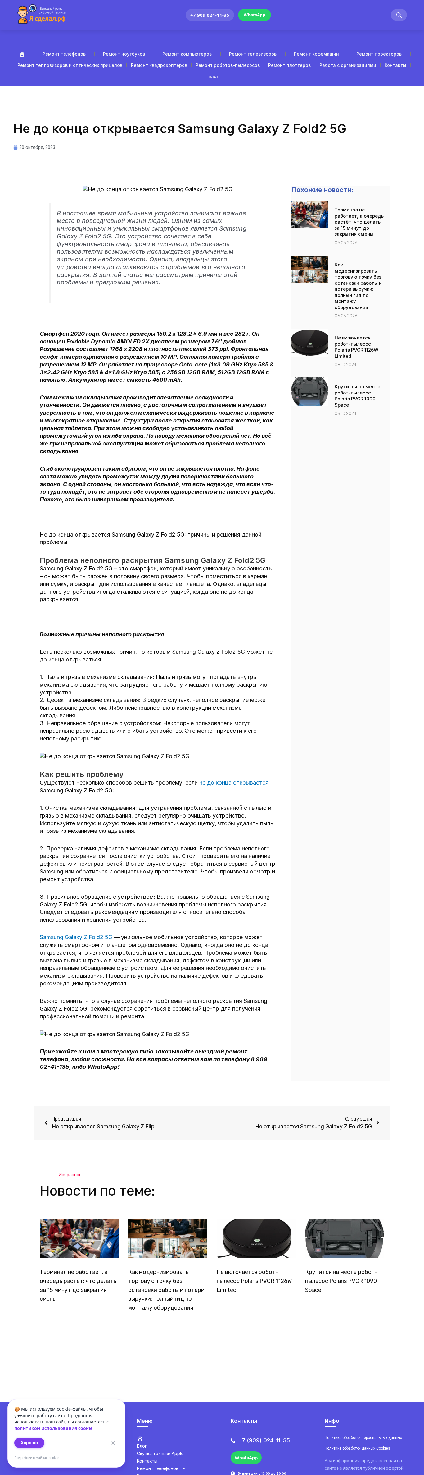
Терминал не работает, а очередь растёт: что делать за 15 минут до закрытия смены (359, 222)
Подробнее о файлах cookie (36, 1457)
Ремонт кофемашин (316, 54)
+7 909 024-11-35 (209, 15)
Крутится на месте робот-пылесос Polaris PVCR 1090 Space (357, 396)
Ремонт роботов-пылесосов (228, 65)
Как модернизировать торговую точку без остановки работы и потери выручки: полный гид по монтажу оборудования (358, 286)
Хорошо (29, 1442)
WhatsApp (254, 15)
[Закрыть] (113, 1443)
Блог (213, 76)
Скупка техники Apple (160, 1453)
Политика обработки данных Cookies (357, 1448)
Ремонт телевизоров (253, 54)
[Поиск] (399, 15)
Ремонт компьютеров (187, 54)
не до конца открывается (233, 782)
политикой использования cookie (53, 1428)
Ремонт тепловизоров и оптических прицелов (69, 65)
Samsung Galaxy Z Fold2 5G (76, 937)
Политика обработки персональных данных (363, 1438)
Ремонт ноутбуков (124, 54)
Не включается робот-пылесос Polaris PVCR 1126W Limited (356, 347)
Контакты (395, 65)
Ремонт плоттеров (289, 65)
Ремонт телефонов (64, 54)
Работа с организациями (347, 65)
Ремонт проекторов (379, 54)
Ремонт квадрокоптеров (159, 65)
